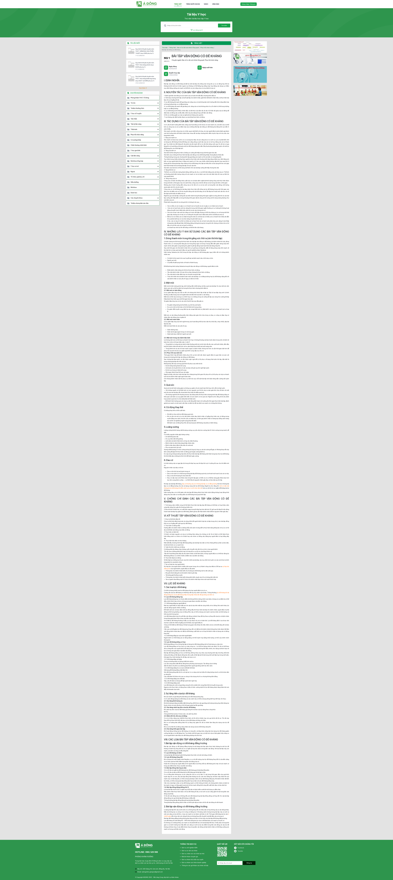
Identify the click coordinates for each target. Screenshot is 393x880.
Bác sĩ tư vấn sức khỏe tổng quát (188, 47)
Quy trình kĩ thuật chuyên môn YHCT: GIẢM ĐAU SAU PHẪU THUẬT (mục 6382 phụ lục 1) (144, 51)
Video (206, 4)
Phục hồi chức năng (206, 47)
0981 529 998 (151, 852)
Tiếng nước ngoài (193, 4)
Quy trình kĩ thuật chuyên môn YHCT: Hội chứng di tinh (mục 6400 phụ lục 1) (144, 65)
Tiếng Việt (178, 4)
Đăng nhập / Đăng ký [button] (248, 4)
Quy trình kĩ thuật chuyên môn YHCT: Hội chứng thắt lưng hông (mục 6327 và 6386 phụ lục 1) (145, 79)
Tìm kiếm (224, 25)
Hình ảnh (215, 4)
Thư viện (165, 47)
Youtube (240, 851)
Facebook (241, 848)
